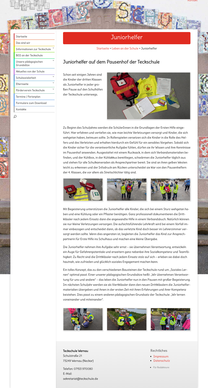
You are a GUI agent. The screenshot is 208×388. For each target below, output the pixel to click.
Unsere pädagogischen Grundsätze (29, 63)
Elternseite (22, 84)
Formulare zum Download (31, 103)
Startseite (21, 36)
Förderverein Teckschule (30, 90)
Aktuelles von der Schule (30, 71)
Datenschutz (161, 360)
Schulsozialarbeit (26, 77)
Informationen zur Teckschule (33, 49)
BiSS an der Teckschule (29, 55)
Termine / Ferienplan (28, 96)
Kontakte (21, 109)
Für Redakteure (161, 367)
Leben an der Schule (125, 48)
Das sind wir (23, 42)
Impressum (161, 356)
